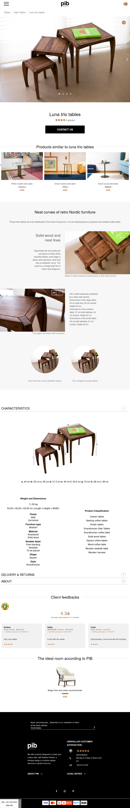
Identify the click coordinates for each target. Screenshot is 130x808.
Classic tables (97, 516)
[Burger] (6, 4)
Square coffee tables (96, 540)
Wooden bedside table (97, 548)
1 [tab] (59, 94)
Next (127, 59)
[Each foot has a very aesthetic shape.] (45, 359)
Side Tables (20, 12)
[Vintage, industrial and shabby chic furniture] (65, 3)
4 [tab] (70, 94)
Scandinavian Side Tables (97, 528)
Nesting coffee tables (97, 520)
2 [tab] (63, 94)
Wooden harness (96, 552)
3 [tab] (67, 94)
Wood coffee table (97, 544)
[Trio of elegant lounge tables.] (85, 359)
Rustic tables (96, 524)
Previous (3, 59)
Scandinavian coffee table (97, 532)
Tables (7, 12)
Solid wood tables (97, 536)
